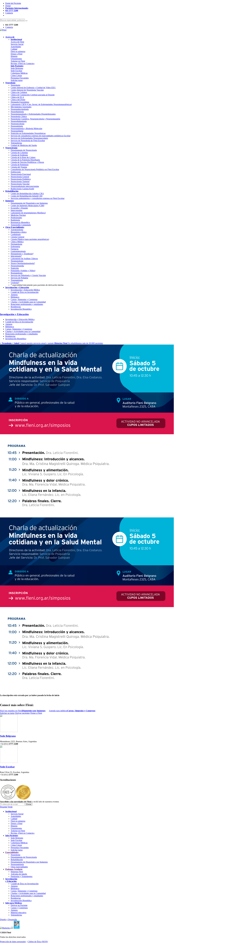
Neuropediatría (17, 131)
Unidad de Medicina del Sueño (24, 145)
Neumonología (17, 261)
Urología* (15, 282)
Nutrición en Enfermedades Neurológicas (28, 133)
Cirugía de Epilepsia (19, 155)
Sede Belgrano (17, 68)
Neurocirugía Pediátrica (21, 179)
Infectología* (16, 256)
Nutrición (15, 268)
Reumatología (16, 273)
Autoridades (16, 46)
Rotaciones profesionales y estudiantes (27, 304)
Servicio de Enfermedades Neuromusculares (29, 138)
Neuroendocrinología (20, 109)
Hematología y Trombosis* (22, 254)
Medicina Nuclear (18, 215)
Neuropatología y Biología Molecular (26, 128)
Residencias (16, 307)
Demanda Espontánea (20, 102)
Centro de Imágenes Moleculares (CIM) (27, 205)
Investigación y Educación (14, 314)
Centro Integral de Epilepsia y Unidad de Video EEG (33, 87)
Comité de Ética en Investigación (24, 292)
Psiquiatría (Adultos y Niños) (23, 270)
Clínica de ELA (17, 97)
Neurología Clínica (19, 116)
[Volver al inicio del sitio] (3, 30)
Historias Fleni (17, 871)
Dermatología (16, 244)
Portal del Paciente (13, 3)
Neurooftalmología (19, 121)
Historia (14, 56)
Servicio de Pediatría (19, 278)
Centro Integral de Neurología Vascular (27, 90)
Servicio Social (17, 44)
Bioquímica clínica (18, 232)
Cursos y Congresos (19, 908)
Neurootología (17, 126)
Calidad (14, 49)
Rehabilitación (17, 859)
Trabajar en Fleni (18, 61)
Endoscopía (16, 172)
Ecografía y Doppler (19, 208)
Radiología (15, 220)
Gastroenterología (18, 251)
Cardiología (16, 234)
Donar (8, 6)
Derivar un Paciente (19, 905)
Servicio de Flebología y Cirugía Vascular (28, 275)
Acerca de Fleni (17, 42)
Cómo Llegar (16, 75)
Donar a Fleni (16, 54)
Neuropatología (17, 864)
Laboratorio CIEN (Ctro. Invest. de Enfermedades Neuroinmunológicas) (41, 104)
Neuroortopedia (17, 266)
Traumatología (17, 280)
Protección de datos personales (13, 941)
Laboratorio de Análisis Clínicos (24, 258)
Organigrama (16, 59)
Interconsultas (16, 210)
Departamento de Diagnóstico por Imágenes (29, 203)
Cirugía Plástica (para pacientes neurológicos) (30, 239)
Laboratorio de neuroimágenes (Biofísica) (28, 213)
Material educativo (18, 912)
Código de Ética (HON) (38, 941)
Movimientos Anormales (21, 107)
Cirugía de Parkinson (19, 164)
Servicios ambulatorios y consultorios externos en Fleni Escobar (37, 198)
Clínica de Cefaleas (19, 92)
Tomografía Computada (21, 225)
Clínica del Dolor (18, 99)
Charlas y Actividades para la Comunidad (28, 302)
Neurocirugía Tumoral (20, 181)
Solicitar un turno (7, 713)
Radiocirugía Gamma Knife (22, 189)
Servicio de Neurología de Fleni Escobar (28, 140)
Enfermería (15, 246)
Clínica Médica (17, 242)
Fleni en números (18, 51)
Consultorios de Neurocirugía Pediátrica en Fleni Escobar (35, 169)
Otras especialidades (19, 867)
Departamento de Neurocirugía (24, 150)
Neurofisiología (17, 111)
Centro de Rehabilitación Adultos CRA (27, 193)
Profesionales (16, 217)
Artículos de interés (19, 874)
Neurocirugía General (20, 177)
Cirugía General (17, 237)
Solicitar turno (17, 80)
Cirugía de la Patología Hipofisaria (25, 160)
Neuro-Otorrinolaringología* (23, 263)
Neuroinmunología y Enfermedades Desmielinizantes (33, 114)
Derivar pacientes (22, 713)
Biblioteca (15, 297)
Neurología (15, 85)
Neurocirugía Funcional (21, 174)
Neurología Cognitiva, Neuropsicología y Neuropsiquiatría (35, 119)
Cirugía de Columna (19, 152)
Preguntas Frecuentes (20, 78)
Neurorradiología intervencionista (25, 186)
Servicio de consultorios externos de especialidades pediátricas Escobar (40, 136)
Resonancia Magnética (20, 222)
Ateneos (14, 295)
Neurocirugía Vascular (20, 184)
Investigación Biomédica (21, 309)
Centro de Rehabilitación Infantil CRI (26, 196)
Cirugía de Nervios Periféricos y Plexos (27, 162)
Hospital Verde (6, 807)
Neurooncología (17, 124)
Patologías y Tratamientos (21, 876)
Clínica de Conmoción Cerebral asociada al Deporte (33, 95)
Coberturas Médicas (19, 73)
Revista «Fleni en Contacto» (23, 63)
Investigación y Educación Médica (25, 290)
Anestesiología (17, 229)
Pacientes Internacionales (16, 8)
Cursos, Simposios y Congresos (24, 299)
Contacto (9, 13)
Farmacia (14, 249)
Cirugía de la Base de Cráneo (23, 157)
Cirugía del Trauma (19, 167)
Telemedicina (16, 143)
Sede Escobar (16, 71)
